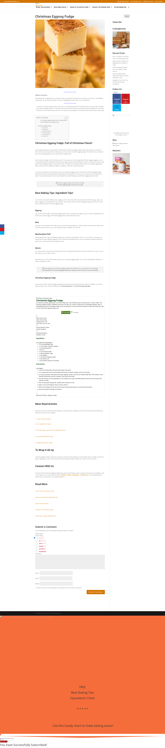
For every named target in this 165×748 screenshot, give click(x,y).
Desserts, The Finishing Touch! (101, 7)
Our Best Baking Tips (136, 1)
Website (37, 584)
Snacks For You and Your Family (79, 7)
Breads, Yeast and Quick (43, 7)
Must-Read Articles (47, 131)
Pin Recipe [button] (75, 312)
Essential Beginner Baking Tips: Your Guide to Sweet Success (120, 69)
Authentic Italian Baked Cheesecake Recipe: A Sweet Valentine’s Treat (120, 75)
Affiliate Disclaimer (148, 1)
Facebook (63, 475)
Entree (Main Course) (60, 7)
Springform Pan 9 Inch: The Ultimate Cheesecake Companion (120, 82)
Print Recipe (66, 312)
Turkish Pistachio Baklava (44, 419)
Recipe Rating (39, 534)
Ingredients (45, 127)
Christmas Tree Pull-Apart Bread (44, 510)
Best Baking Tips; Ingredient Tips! (50, 122)
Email (37, 578)
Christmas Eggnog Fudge (44, 126)
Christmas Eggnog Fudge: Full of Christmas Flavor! (54, 120)
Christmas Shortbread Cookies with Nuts (46, 497)
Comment (38, 554)
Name (37, 573)
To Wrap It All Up (46, 132)
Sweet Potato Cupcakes (42, 503)
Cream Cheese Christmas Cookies (44, 491)
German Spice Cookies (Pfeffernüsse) (45, 516)
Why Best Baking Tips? (123, 1)
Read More (45, 136)
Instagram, (75, 475)
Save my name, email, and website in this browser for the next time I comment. (59, 588)
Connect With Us (46, 134)
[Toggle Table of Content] (65, 118)
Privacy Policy (158, 1)
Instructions (45, 129)
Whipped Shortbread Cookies (45, 443)
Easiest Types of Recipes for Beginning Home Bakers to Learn (120, 63)
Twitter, (69, 475)
